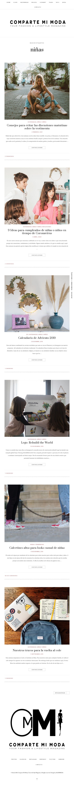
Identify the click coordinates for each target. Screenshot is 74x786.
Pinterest (43, 759)
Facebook (23, 759)
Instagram (33, 759)
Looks (15, 2)
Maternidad (24, 2)
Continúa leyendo (37, 147)
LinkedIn (61, 759)
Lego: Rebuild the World (37, 442)
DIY (27, 334)
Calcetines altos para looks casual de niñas (37, 548)
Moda (64, 2)
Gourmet (43, 2)
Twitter (14, 759)
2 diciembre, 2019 (37, 341)
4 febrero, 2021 (37, 132)
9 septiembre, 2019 (37, 654)
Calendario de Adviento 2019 (37, 338)
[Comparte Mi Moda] (37, 23)
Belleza (34, 2)
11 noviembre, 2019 (37, 551)
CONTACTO (37, 7)
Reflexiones (46, 226)
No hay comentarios (11, 575)
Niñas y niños (41, 122)
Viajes (51, 2)
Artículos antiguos (60, 692)
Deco (57, 2)
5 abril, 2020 (37, 237)
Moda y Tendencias (37, 544)
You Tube (52, 759)
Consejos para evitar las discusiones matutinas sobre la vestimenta (37, 127)
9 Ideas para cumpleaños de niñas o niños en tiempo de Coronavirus (37, 232)
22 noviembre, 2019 (37, 446)
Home (8, 2)
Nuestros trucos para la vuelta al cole (37, 650)
